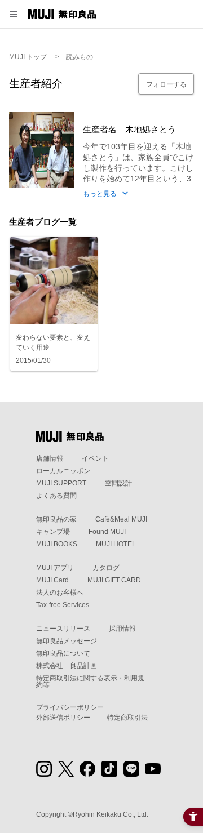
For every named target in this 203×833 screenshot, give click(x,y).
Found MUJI (107, 532)
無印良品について (63, 653)
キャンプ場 (53, 532)
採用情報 (122, 628)
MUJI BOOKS (56, 544)
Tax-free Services (62, 605)
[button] (13, 14)
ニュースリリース (63, 628)
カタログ (106, 568)
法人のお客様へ (59, 592)
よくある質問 (56, 496)
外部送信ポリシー (63, 717)
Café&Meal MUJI (121, 519)
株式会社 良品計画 (66, 666)
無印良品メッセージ (66, 641)
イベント (95, 458)
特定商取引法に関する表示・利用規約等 (90, 681)
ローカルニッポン (63, 471)
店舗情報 (49, 458)
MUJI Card (52, 580)
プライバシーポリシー (70, 707)
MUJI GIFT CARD (114, 580)
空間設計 (118, 483)
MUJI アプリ (55, 568)
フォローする (166, 84)
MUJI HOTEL (116, 544)
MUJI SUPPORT (61, 483)
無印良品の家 (56, 519)
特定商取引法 (127, 717)
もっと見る (100, 194)
